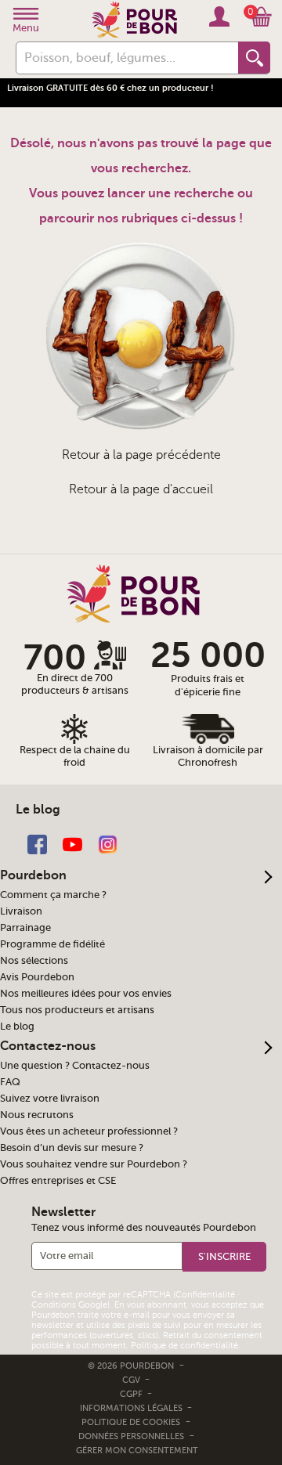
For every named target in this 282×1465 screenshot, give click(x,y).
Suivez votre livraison (49, 1098)
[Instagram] (108, 843)
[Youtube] (72, 843)
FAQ (10, 1082)
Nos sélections (34, 960)
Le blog (17, 1026)
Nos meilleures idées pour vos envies (86, 993)
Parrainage (25, 927)
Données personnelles (131, 1436)
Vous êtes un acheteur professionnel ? (89, 1131)
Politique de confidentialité (184, 1346)
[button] (224, 1257)
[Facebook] (37, 843)
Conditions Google (69, 1305)
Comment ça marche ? (53, 894)
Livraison (21, 911)
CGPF (132, 1394)
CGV (132, 1380)
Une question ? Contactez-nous (75, 1065)
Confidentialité (205, 1295)
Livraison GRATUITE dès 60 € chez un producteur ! (110, 88)
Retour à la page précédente (141, 455)
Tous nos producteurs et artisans (77, 1010)
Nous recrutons (37, 1115)
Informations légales (132, 1408)
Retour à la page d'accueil (141, 489)
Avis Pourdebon (37, 977)
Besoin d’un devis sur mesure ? (71, 1147)
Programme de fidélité (52, 944)
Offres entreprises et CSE (58, 1180)
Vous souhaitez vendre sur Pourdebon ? (93, 1164)
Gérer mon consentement (137, 1450)
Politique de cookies (130, 1422)
